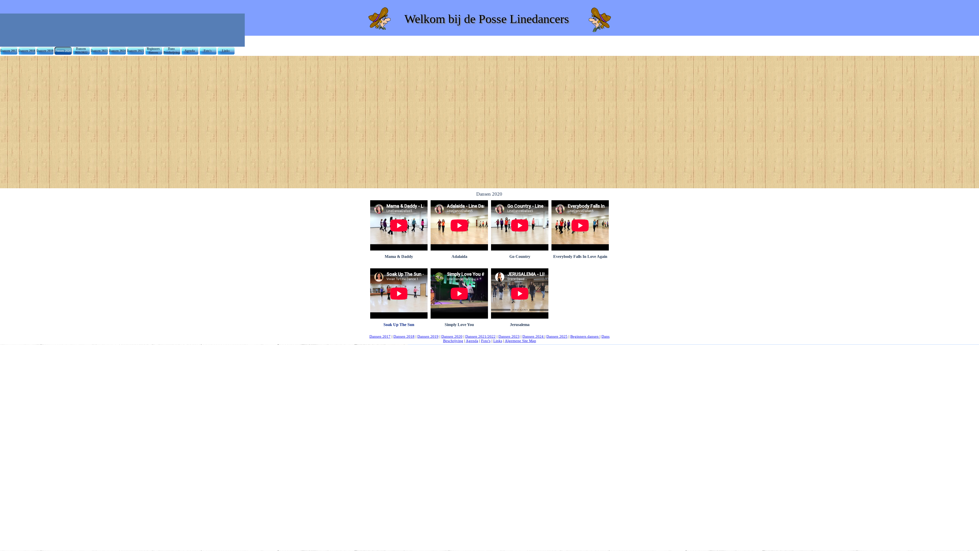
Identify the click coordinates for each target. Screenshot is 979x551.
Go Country (519, 256)
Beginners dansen (585, 336)
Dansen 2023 (509, 336)
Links (497, 341)
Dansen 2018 (404, 336)
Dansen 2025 (557, 336)
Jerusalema (520, 324)
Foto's (486, 341)
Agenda (472, 341)
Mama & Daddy (399, 256)
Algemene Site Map (520, 341)
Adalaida (459, 256)
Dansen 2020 (451, 336)
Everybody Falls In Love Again (580, 256)
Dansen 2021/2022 (480, 336)
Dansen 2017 (380, 336)
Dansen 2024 (533, 336)
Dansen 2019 (428, 336)
